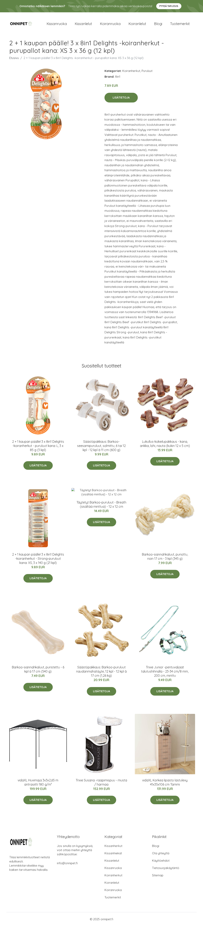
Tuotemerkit (180, 23)
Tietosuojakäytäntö (165, 868)
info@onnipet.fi (67, 863)
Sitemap (157, 875)
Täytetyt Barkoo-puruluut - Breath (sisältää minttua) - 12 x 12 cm (101, 504)
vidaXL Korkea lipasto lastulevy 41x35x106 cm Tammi (165, 782)
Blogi (158, 23)
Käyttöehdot (160, 860)
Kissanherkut (113, 846)
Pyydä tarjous (168, 6)
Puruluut (147, 71)
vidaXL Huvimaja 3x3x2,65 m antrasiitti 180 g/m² (38, 782)
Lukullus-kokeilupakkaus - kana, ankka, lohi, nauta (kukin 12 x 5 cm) (165, 444)
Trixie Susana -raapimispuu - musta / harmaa (101, 782)
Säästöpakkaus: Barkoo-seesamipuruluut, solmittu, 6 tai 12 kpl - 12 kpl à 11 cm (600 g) (101, 446)
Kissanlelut (83, 23)
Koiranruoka (110, 23)
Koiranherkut (131, 71)
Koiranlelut (137, 23)
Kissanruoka (57, 23)
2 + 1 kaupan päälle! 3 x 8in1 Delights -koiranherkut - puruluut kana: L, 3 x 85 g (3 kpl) (38, 446)
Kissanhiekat (113, 853)
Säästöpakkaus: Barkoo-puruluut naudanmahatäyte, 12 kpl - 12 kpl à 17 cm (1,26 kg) (101, 671)
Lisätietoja (121, 97)
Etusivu (14, 58)
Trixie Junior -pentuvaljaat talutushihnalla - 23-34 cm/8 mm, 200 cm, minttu (165, 671)
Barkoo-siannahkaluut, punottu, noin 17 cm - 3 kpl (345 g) (165, 556)
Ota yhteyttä (160, 853)
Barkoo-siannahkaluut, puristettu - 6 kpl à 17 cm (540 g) (38, 669)
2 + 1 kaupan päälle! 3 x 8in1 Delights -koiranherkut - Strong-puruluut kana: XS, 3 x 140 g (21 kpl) (38, 558)
